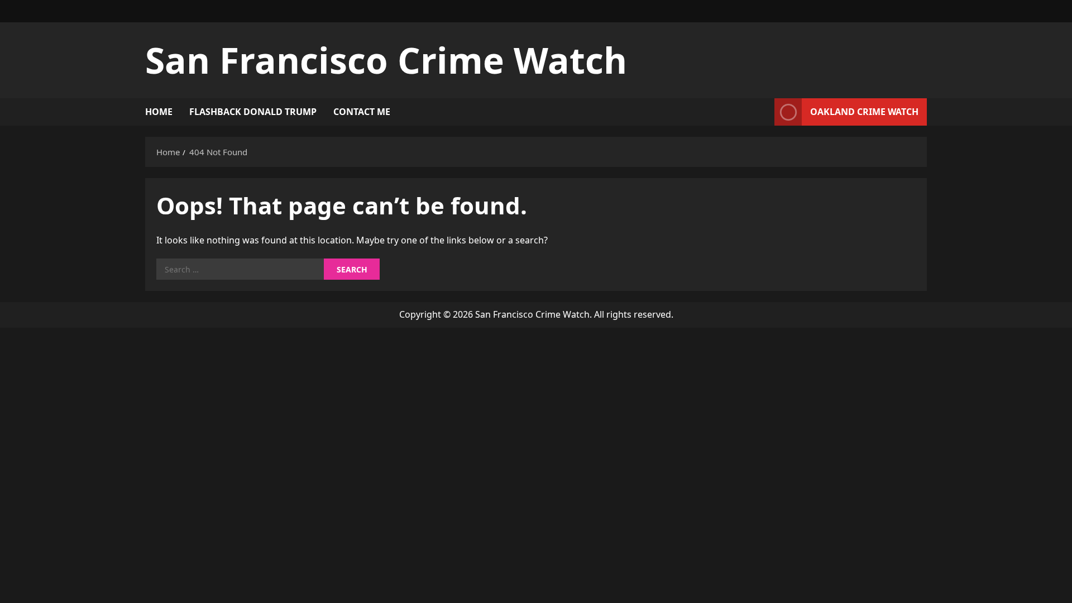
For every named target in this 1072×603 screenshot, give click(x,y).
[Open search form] (762, 112)
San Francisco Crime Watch (386, 60)
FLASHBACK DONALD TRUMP (253, 112)
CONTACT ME (361, 112)
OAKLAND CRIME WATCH (864, 112)
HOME (159, 112)
